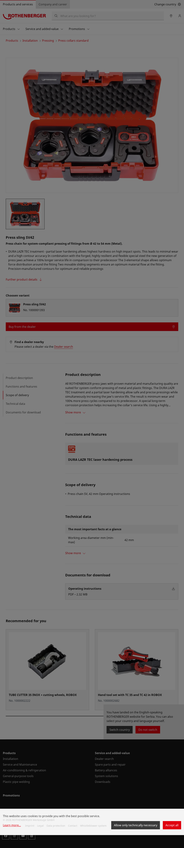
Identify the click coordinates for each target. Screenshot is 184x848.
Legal (40, 825)
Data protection (56, 825)
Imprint (29, 825)
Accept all (171, 825)
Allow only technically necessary (135, 825)
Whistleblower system (93, 825)
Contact (72, 825)
